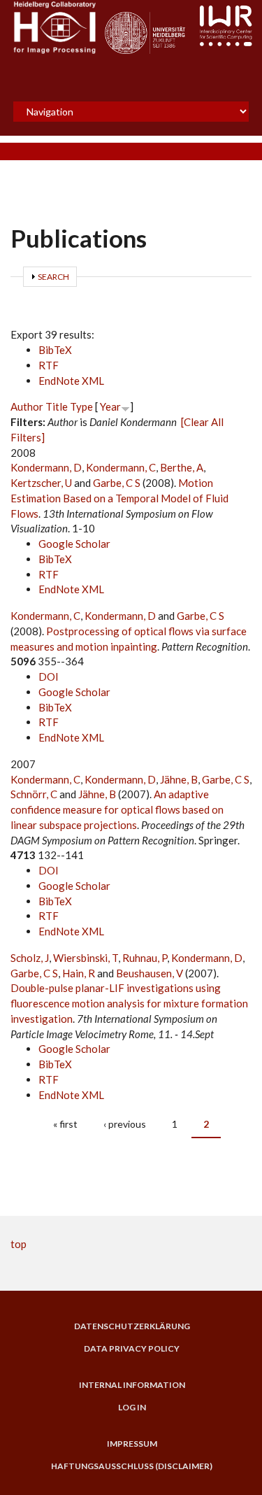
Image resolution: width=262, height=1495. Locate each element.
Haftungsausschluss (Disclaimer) (131, 1466)
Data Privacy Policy (132, 1349)
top (18, 1244)
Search (53, 276)
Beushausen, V (149, 973)
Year (110, 406)
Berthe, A (181, 467)
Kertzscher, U (41, 482)
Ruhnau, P (144, 957)
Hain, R (78, 973)
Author (26, 406)
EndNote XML (71, 380)
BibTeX (55, 349)
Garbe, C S (116, 482)
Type (81, 406)
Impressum (132, 1444)
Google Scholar (74, 543)
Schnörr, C (33, 794)
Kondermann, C (121, 467)
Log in (132, 1407)
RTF (48, 365)
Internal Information (132, 1385)
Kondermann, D (46, 467)
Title (56, 406)
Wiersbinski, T (85, 957)
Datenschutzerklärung (132, 1326)
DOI (48, 676)
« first (65, 1124)
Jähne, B (179, 779)
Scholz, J (29, 957)
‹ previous (124, 1124)
